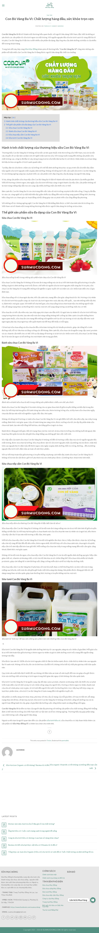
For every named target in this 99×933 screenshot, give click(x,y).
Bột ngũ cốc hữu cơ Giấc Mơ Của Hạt (52, 906)
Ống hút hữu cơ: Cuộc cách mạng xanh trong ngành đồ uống (32, 831)
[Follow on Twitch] (34, 918)
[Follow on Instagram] (8, 918)
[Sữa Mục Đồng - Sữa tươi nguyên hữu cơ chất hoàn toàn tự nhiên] (49, 5)
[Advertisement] (49, 790)
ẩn (13, 117)
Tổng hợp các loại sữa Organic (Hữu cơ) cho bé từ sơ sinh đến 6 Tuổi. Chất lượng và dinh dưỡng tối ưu (50, 852)
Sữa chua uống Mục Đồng (51, 888)
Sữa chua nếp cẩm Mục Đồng (53, 895)
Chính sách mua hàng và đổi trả (53, 878)
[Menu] (3, 5)
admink (61, 26)
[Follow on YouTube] (25, 918)
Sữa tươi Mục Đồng (49, 892)
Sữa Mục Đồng (31, 49)
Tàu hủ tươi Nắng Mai (50, 910)
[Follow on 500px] (30, 918)
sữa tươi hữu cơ (53, 720)
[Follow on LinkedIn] (21, 918)
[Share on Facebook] (50, 732)
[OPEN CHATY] (92, 900)
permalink (65, 741)
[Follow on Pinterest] (16, 918)
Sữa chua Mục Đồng (49, 885)
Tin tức (49, 15)
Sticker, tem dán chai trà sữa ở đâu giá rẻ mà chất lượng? (31, 824)
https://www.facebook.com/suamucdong (25, 907)
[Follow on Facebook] (3, 918)
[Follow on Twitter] (12, 918)
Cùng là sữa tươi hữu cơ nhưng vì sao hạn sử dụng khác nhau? (33, 838)
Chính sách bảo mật (49, 875)
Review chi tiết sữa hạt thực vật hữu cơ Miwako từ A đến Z (32, 845)
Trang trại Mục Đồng (49, 902)
